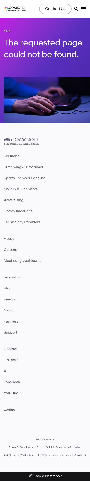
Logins (9, 409)
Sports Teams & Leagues (24, 178)
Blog (7, 288)
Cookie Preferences (48, 476)
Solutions (11, 156)
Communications (18, 211)
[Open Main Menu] (83, 8)
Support (10, 332)
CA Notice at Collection (19, 455)
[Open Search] (76, 9)
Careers (10, 249)
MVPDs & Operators (21, 189)
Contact (11, 349)
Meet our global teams (22, 260)
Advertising (14, 200)
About (9, 238)
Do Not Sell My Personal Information (58, 447)
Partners (11, 321)
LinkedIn (11, 360)
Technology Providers (22, 222)
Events (9, 299)
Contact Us (55, 8)
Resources (12, 277)
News (8, 310)
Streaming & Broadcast (23, 167)
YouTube (11, 393)
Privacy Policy (45, 439)
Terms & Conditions (21, 447)
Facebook (12, 382)
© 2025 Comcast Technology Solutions (61, 455)
